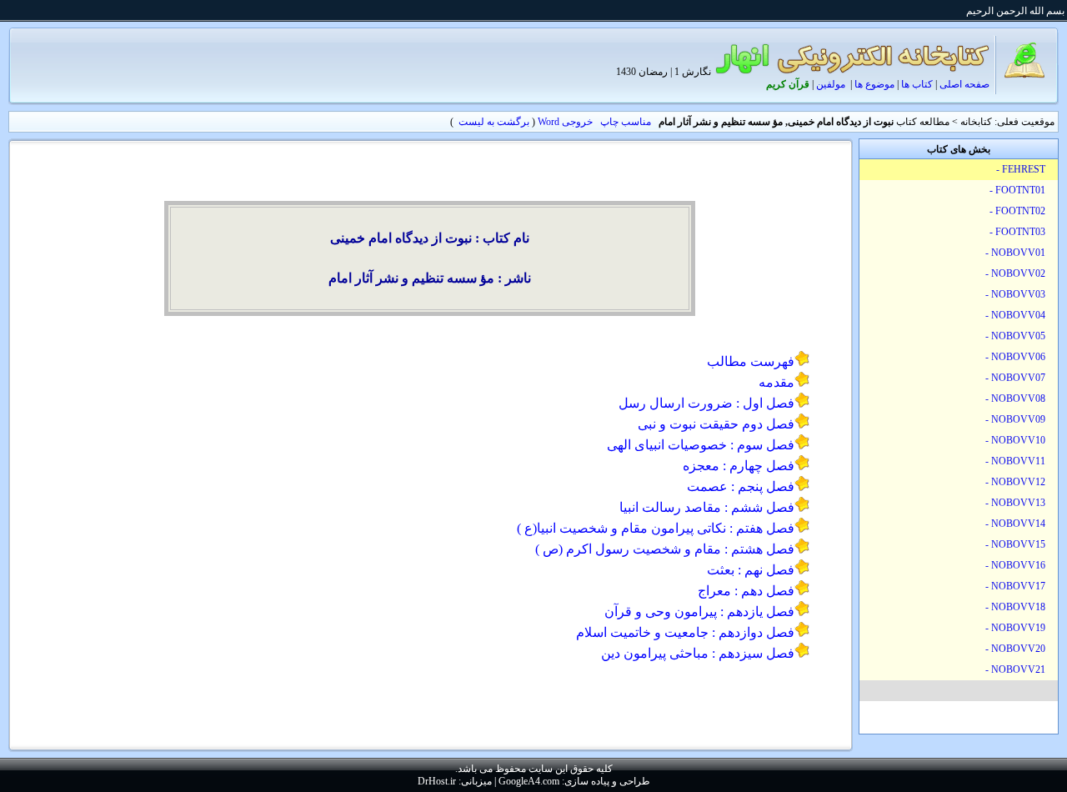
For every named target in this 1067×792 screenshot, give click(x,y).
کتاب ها (917, 84)
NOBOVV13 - (1016, 503)
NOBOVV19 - (1016, 628)
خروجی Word (565, 122)
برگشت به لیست (493, 122)
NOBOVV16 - (1016, 565)
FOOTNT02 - (1018, 211)
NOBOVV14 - (1016, 523)
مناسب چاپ (625, 122)
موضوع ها (874, 84)
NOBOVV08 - (1016, 398)
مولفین (830, 84)
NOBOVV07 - (1016, 377)
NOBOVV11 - (1016, 461)
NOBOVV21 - (1016, 669)
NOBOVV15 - (1016, 544)
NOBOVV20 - (1016, 648)
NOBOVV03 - (1016, 294)
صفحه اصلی (964, 84)
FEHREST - (1022, 169)
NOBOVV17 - (1016, 586)
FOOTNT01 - (1018, 190)
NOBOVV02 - (1016, 273)
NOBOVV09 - (1016, 419)
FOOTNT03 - (1018, 232)
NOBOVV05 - (1016, 336)
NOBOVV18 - (1016, 607)
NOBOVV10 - (1016, 440)
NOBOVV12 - (1016, 482)
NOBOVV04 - (1016, 315)
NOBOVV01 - (1016, 252)
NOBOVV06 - (1016, 357)
